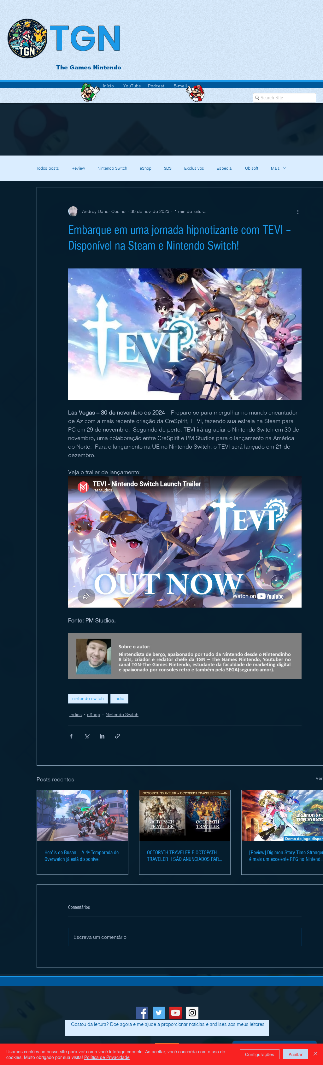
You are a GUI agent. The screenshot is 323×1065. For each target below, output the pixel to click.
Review (78, 168)
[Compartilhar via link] (117, 736)
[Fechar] (315, 1054)
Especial (224, 168)
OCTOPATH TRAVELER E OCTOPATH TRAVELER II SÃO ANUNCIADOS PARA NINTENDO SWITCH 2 (184, 855)
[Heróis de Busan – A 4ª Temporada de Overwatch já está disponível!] (82, 815)
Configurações (259, 1054)
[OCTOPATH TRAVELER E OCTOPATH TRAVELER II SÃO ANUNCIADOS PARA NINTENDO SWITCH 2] (185, 815)
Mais (275, 168)
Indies (75, 714)
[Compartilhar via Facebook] (71, 736)
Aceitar (295, 1054)
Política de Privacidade (107, 1057)
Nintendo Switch (112, 168)
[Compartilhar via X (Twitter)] (87, 736)
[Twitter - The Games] (159, 1013)
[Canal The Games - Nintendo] (175, 1013)
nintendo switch (88, 698)
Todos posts (48, 168)
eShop (145, 168)
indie (119, 698)
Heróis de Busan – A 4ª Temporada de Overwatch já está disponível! (81, 855)
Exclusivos (194, 168)
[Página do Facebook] (142, 1013)
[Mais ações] (298, 211)
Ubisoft (251, 168)
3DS (168, 168)
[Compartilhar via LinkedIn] (102, 736)
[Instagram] (192, 1013)
